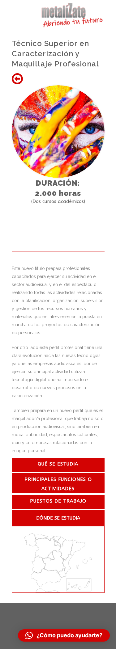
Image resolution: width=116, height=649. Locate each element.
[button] (64, 635)
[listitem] (30, 539)
